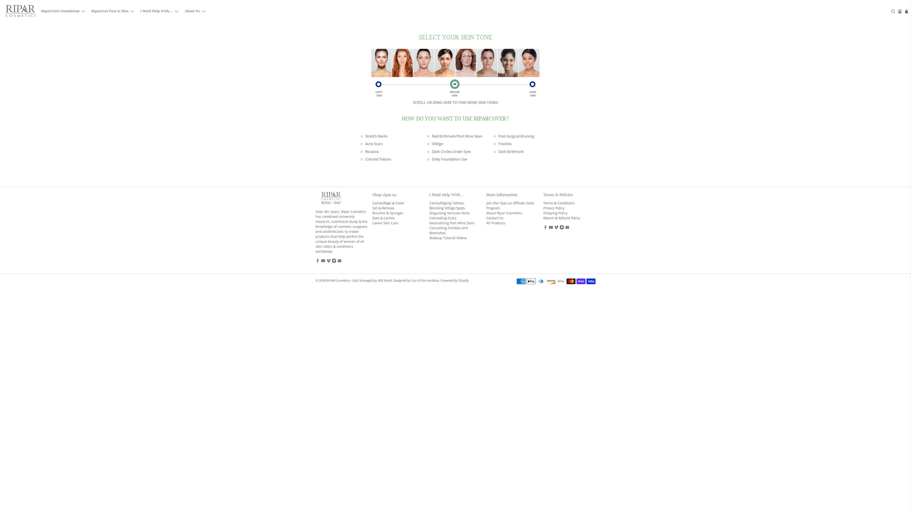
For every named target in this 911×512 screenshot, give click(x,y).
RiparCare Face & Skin (110, 11)
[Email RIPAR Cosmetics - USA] (339, 261)
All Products (495, 223)
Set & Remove (383, 208)
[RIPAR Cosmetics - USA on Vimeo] (328, 261)
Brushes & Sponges (387, 213)
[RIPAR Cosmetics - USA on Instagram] (334, 261)
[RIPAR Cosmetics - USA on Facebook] (318, 261)
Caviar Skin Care (385, 223)
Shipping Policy (555, 213)
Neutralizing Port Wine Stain (451, 223)
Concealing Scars (442, 218)
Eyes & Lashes (383, 218)
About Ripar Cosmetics (504, 213)
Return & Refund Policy (561, 218)
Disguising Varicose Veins (449, 213)
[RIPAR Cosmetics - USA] (20, 11)
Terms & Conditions (559, 203)
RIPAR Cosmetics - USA (342, 281)
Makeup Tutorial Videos (448, 238)
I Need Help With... (156, 11)
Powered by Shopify (455, 281)
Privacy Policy (553, 208)
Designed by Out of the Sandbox (416, 281)
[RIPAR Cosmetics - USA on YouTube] (323, 261)
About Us (192, 11)
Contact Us (494, 218)
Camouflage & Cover (388, 203)
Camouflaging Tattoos (446, 203)
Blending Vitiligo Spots (447, 208)
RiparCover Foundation (60, 11)
